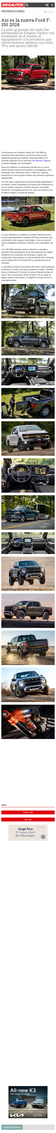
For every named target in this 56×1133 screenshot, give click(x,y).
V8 (33, 160)
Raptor (47, 160)
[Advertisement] (28, 119)
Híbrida (38, 160)
